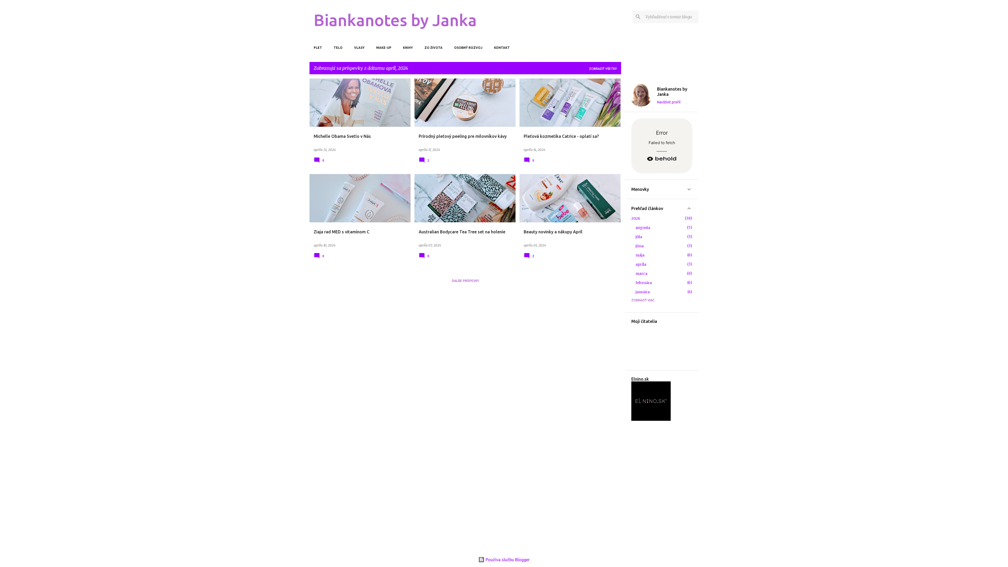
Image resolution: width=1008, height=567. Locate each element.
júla (639, 236)
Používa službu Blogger (507, 559)
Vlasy (359, 47)
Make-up (383, 47)
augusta (643, 227)
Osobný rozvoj (468, 47)
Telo (338, 47)
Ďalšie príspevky (465, 280)
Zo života (433, 47)
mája (640, 255)
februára (644, 282)
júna (640, 246)
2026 (635, 218)
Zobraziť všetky (603, 68)
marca (641, 273)
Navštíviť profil (669, 102)
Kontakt (502, 47)
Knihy (408, 47)
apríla (641, 264)
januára (643, 292)
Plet (318, 47)
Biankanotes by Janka (395, 20)
